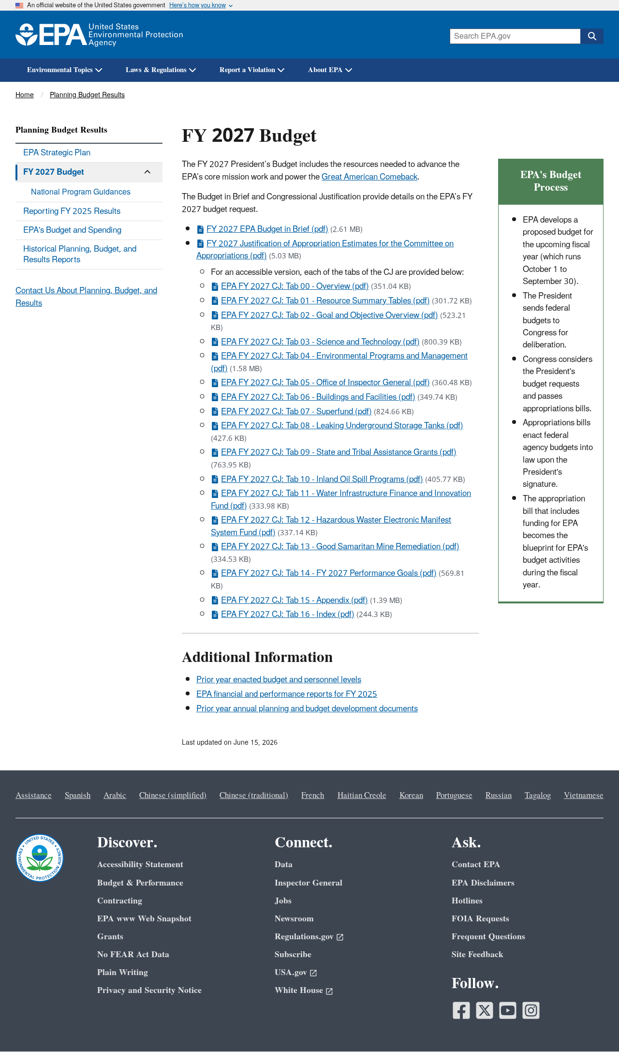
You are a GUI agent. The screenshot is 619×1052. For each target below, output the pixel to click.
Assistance (33, 795)
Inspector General (308, 883)
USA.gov (291, 972)
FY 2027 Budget (53, 172)
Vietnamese (584, 795)
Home (24, 95)
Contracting (119, 901)
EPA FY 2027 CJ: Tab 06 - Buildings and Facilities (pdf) (318, 397)
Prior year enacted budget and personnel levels (278, 680)
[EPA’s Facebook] (461, 1010)
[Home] (99, 34)
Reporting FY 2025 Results (71, 211)
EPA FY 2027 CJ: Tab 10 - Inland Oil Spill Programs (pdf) (322, 479)
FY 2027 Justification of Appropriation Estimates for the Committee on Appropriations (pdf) (325, 250)
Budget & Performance (140, 883)
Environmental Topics (60, 69)
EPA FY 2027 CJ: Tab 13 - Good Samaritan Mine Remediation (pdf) (340, 547)
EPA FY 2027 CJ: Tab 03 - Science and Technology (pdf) (320, 342)
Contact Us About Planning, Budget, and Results (86, 297)
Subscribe (293, 954)
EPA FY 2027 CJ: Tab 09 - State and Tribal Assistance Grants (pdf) (339, 452)
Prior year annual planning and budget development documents (307, 709)
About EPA (325, 69)
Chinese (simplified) (172, 795)
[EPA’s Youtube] (507, 1010)
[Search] (592, 36)
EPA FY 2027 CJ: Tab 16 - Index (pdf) (287, 614)
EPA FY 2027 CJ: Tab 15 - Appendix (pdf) (294, 600)
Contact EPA (476, 864)
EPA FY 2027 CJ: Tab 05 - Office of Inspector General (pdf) (325, 382)
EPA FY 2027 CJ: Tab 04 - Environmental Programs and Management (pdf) (339, 362)
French (312, 795)
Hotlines (467, 901)
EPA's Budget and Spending (72, 230)
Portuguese (454, 795)
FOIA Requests (480, 919)
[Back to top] (592, 1025)
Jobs (283, 901)
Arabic (114, 795)
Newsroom (294, 919)
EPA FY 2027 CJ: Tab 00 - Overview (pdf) (295, 286)
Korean (411, 795)
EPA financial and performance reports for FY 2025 (286, 694)
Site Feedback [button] (477, 954)
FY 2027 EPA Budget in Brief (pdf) (267, 229)
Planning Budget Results (87, 95)
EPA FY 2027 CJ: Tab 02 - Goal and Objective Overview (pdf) (329, 315)
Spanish (77, 795)
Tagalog (538, 795)
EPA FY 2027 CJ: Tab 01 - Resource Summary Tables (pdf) (325, 301)
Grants (110, 937)
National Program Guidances (81, 192)
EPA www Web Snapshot (144, 919)
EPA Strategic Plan (56, 153)
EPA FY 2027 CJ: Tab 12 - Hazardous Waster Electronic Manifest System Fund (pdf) (331, 526)
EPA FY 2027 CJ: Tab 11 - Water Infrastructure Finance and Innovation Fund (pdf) (341, 499)
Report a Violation (247, 69)
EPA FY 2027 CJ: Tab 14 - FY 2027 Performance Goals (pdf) (329, 573)
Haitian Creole (362, 795)
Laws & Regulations (156, 69)
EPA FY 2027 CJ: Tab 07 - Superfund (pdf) (296, 412)
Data (284, 864)
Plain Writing (122, 972)
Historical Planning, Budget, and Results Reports (79, 254)
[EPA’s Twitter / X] (484, 1010)
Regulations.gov (304, 937)
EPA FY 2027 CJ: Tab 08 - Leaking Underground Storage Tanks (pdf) (342, 426)
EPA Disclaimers (483, 883)
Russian (499, 795)
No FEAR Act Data (133, 954)
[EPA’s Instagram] (531, 1010)
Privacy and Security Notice (149, 990)
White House (299, 990)
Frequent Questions (488, 937)
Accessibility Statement (140, 864)
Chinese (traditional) (254, 795)
